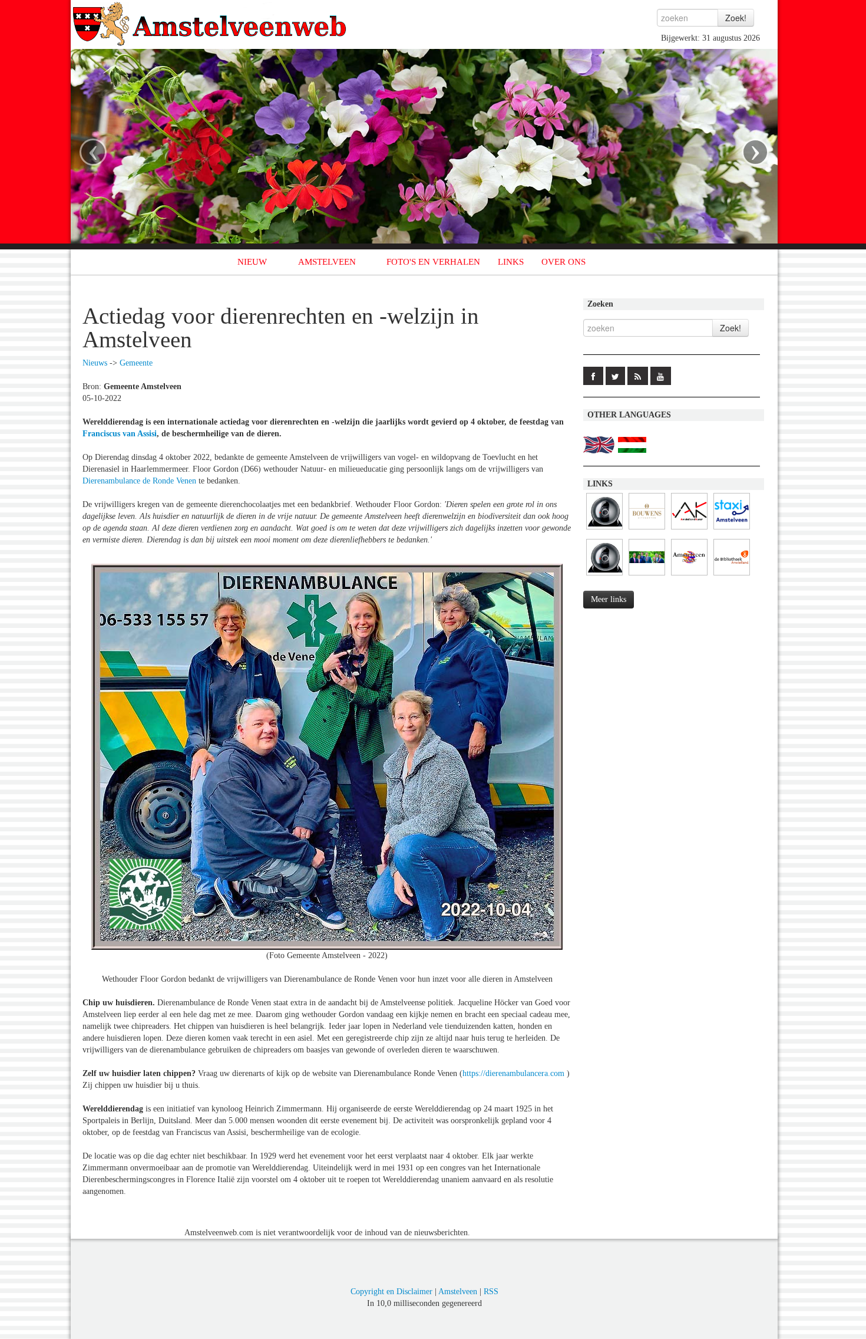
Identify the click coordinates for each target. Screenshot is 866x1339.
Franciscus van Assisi (119, 433)
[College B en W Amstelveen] (647, 575)
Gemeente (136, 362)
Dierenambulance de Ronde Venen (139, 480)
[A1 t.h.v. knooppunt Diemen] (604, 575)
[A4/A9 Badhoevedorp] (604, 529)
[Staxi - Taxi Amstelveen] (731, 529)
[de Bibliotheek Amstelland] (731, 575)
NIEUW (252, 262)
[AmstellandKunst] (689, 529)
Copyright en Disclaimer (391, 1291)
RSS (491, 1291)
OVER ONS (563, 262)
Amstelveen (457, 1291)
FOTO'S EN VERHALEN (433, 262)
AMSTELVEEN (327, 262)
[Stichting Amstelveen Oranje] (689, 575)
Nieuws (94, 362)
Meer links (608, 599)
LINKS (511, 262)
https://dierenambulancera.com (513, 1073)
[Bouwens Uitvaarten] (647, 529)
